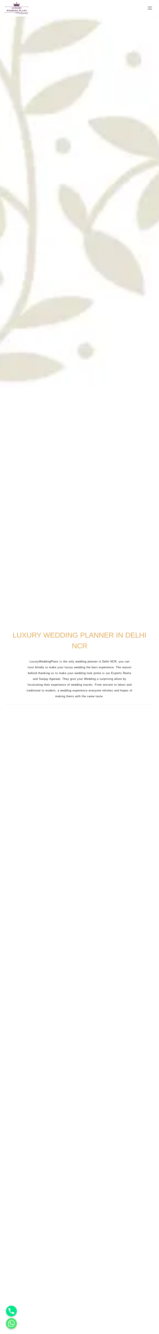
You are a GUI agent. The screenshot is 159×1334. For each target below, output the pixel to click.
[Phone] (11, 1311)
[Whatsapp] (11, 1323)
